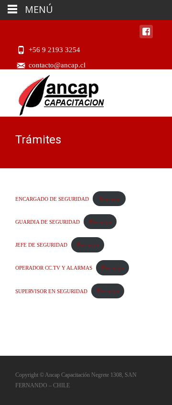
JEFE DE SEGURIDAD (41, 245)
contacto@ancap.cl (57, 65)
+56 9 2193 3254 (54, 50)
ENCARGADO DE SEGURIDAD (52, 199)
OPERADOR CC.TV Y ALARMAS (53, 268)
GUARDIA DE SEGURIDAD (47, 222)
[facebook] (146, 36)
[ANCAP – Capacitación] (54, 92)
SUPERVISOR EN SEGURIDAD (51, 291)
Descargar (109, 199)
